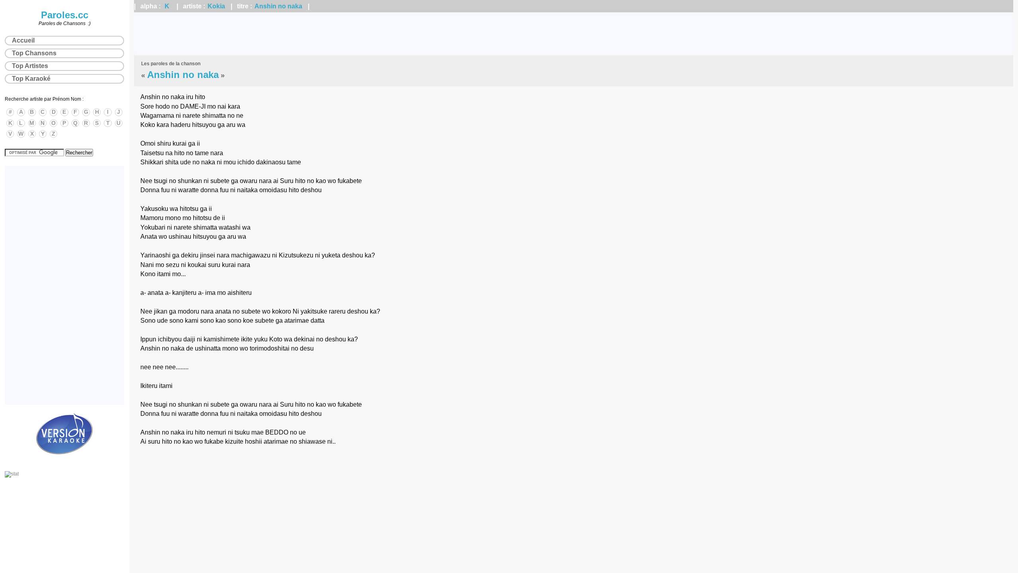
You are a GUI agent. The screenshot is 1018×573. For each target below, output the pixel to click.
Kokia (216, 6)
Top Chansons (34, 53)
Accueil (23, 40)
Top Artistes (30, 65)
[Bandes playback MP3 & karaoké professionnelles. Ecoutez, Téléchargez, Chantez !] (64, 463)
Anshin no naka (278, 6)
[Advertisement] (574, 34)
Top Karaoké (31, 78)
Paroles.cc (64, 15)
